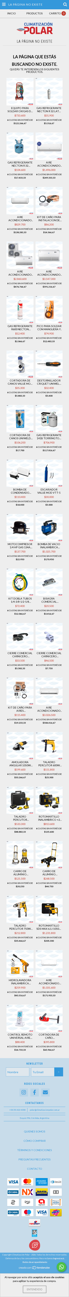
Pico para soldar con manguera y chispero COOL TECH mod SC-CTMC (49, 327)
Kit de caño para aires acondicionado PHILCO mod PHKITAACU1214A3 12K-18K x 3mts (20, 709)
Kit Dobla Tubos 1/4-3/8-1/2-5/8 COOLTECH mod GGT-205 (20, 600)
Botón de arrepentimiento (35, 1262)
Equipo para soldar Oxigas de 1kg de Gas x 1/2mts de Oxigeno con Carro (20, 109)
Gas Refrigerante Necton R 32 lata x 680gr (48, 109)
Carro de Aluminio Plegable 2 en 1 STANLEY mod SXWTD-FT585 (49, 873)
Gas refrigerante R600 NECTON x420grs (20, 327)
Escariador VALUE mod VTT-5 (49, 491)
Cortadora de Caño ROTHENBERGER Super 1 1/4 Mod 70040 (49, 1036)
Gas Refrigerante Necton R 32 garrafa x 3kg (20, 164)
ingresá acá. (58, 1258)
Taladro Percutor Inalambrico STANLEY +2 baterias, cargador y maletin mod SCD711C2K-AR (20, 818)
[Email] (45, 1092)
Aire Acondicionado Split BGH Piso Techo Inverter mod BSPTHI (49, 273)
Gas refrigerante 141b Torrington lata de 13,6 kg (48, 436)
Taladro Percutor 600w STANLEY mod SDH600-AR (49, 763)
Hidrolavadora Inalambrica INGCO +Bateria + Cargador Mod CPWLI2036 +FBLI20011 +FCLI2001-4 (20, 982)
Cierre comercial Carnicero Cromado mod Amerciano (49, 654)
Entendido (34, 1289)
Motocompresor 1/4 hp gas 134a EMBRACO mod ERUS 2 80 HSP (20, 545)
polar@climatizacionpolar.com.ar (45, 1110)
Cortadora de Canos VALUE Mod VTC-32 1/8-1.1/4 (20, 382)
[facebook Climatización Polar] (34, 1092)
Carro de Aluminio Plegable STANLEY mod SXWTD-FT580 (20, 873)
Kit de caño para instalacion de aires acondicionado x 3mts (49, 218)
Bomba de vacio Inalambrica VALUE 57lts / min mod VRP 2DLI (49, 545)
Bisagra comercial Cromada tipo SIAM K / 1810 (49, 600)
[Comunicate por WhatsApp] (61, 1267)
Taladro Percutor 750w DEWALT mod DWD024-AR (20, 927)
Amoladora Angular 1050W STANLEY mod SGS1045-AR (20, 763)
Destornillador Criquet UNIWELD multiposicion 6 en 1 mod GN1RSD (49, 382)
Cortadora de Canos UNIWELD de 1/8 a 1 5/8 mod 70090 (20, 436)
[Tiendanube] (34, 1268)
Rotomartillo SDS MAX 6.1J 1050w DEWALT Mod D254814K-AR (49, 927)
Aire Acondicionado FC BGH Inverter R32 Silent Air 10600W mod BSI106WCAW (49, 709)
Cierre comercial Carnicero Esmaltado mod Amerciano (20, 654)
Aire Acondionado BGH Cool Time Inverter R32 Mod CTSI (49, 982)
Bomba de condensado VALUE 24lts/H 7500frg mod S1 (20, 491)
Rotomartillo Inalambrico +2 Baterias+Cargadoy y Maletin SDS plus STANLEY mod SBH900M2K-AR (49, 818)
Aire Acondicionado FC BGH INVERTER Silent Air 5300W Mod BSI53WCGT (49, 164)
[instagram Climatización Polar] (24, 1092)
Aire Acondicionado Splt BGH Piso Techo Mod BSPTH (20, 273)
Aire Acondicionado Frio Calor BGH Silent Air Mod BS (20, 218)
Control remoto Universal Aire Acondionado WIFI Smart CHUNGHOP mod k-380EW (20, 1036)
